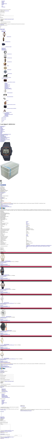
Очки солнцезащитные (10, 96)
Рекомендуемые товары (5, 396)
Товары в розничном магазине (6, 397)
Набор (1, 135)
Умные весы (6, 115)
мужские (27, 221)
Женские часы (4, 31)
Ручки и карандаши (9, 92)
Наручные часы (9, 36)
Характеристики (2, 137)
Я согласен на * (7, 430)
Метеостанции (9, 69)
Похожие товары (2, 139)
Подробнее (1, 263)
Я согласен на (7, 381)
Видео (1, 141)
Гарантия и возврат (4, 3)
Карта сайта (22, 410)
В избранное (2, 306)
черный (27, 234)
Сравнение (6, 264)
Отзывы (3, 4)
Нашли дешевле (7, 366)
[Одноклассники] (1, 208)
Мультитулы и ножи (8, 112)
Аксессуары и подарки (8, 46)
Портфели (6, 83)
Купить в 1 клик (2, 264)
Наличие (1, 140)
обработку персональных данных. (9, 381)
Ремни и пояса (7, 87)
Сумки (6, 82)
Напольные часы (9, 61)
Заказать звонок (7, 10)
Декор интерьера (10, 73)
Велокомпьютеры (7, 113)
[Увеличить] (6, 160)
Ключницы (6, 86)
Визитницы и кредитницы (8, 88)
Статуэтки (9, 77)
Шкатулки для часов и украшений (11, 108)
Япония (27, 226)
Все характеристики (3, 192)
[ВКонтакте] (0, 208)
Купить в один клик (8, 431)
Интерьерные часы (7, 41)
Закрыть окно (2, 24)
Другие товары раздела (10, 364)
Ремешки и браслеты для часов (11, 104)
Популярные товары (4, 395)
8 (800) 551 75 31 (2, 417)
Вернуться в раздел (2, 134)
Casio (1, 195)
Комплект (1, 136)
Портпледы (6, 85)
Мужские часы (4, 388)
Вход (2, 6)
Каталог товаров (2, 29)
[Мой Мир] (2, 208)
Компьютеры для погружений (9, 114)
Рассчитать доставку (9, 206)
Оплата (3, 2)
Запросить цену (7, 437)
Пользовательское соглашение (28, 410)
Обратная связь (2, 416)
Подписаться (6, 205)
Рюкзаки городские (7, 84)
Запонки (7, 100)
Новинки (3, 394)
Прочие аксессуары (5, 116)
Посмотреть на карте (3, 409)
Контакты (3, 1)
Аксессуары (1, 138)
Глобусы (8, 65)
